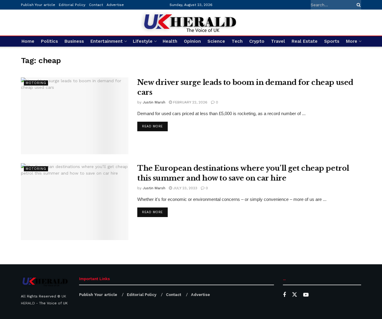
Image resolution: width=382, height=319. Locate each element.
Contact (96, 5)
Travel (278, 41)
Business (74, 41)
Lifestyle (143, 41)
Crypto (256, 41)
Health (170, 41)
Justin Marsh (154, 102)
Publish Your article (38, 5)
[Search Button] (357, 5)
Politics (49, 41)
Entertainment (106, 41)
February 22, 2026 (189, 102)
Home (27, 41)
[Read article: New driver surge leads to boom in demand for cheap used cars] (74, 115)
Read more (155, 126)
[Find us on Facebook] (284, 294)
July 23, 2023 (184, 188)
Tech (237, 41)
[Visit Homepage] (191, 22)
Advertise (115, 5)
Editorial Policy (72, 5)
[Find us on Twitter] (294, 294)
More (351, 41)
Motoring (36, 83)
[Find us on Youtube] (306, 294)
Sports (331, 41)
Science (216, 41)
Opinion (192, 41)
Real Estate (305, 41)
